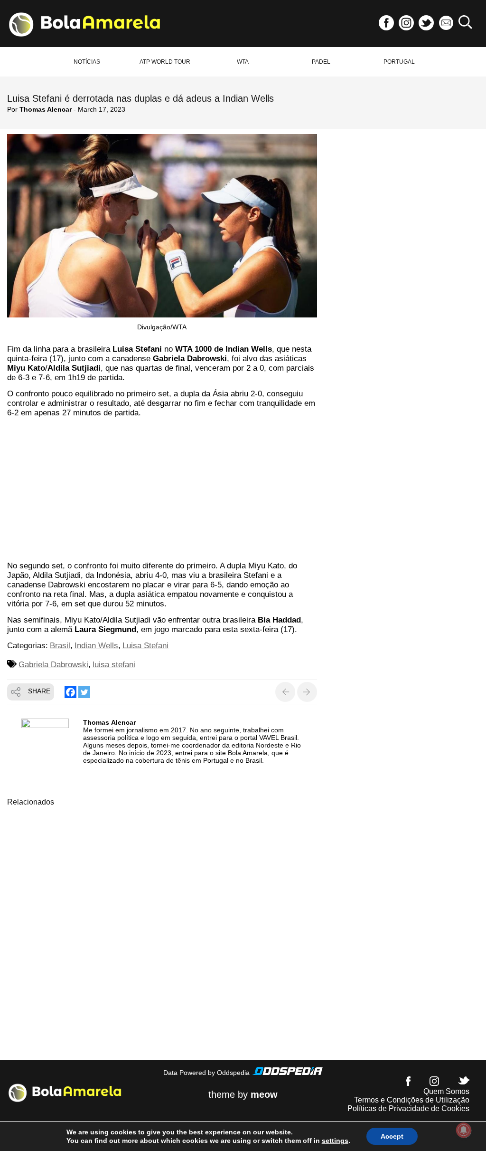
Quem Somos (446, 1091)
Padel (321, 61)
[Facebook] (70, 692)
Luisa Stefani (145, 645)
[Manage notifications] (463, 1130)
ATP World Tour (165, 61)
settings (335, 1140)
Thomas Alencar (45, 109)
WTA (243, 61)
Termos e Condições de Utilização (411, 1100)
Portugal (399, 61)
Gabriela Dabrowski (53, 664)
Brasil (60, 645)
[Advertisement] (162, 490)
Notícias (87, 61)
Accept (392, 1136)
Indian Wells (96, 645)
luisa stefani (114, 664)
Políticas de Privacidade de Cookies (408, 1108)
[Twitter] (84, 692)
